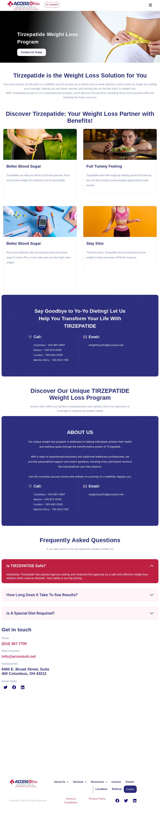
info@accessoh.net (19, 656)
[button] (150, 5)
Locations (101, 789)
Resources (97, 782)
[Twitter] (5, 687)
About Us (59, 782)
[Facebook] (14, 687)
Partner (130, 782)
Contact (130, 789)
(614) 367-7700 (14, 643)
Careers (116, 782)
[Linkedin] (23, 687)
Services (78, 782)
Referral (116, 789)
